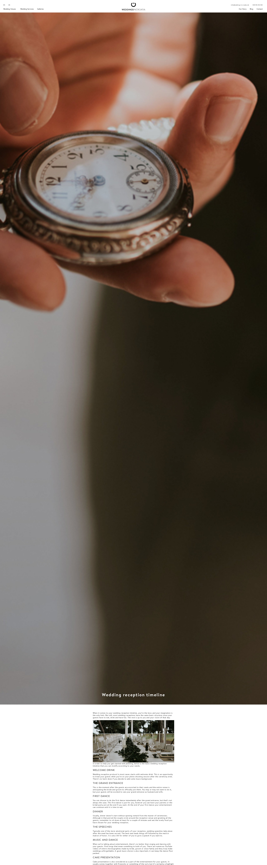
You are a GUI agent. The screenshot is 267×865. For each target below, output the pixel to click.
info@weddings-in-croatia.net (240, 5)
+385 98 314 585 (257, 5)
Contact (260, 9)
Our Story (242, 9)
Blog (251, 9)
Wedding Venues (9, 9)
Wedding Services (27, 9)
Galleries (40, 9)
